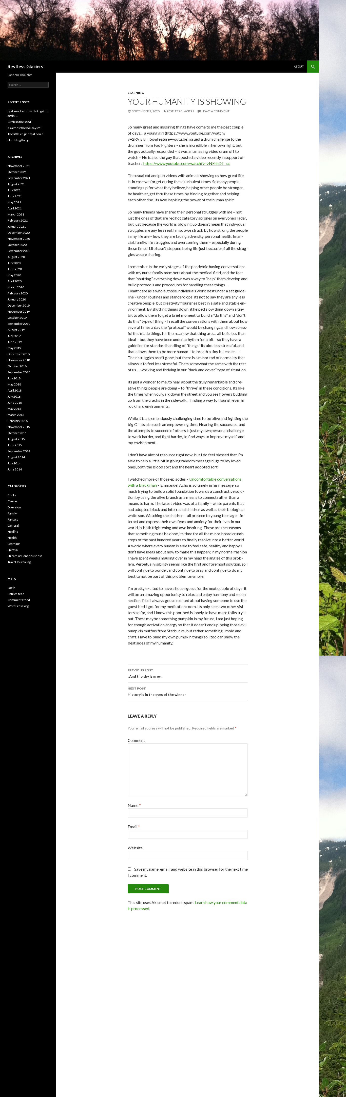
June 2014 (15, 469)
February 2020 (18, 293)
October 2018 (17, 366)
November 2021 (19, 166)
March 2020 (16, 287)
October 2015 (17, 433)
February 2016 (18, 421)
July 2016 (14, 396)
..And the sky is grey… (145, 673)
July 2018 (14, 378)
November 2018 (19, 360)
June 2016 (15, 402)
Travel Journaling (19, 562)
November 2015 (19, 427)
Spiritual (13, 550)
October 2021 (17, 172)
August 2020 (16, 257)
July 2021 (14, 190)
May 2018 (14, 384)
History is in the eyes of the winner (157, 691)
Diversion (14, 507)
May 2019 (14, 348)
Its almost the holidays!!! (25, 128)
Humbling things (19, 140)
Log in (11, 588)
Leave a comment (215, 111)
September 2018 (19, 372)
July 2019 (14, 336)
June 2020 (15, 269)
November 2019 (19, 311)
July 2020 (14, 263)
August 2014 (16, 457)
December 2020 (19, 232)
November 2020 (19, 239)
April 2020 (15, 281)
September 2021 (19, 178)
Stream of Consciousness (25, 556)
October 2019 (17, 317)
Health (12, 538)
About (299, 66)
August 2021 (16, 184)
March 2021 (16, 214)
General (13, 525)
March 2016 (16, 415)
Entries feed (16, 594)
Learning (136, 93)
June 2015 (15, 445)
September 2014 (19, 451)
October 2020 (17, 245)
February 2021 (18, 220)
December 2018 (19, 354)
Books (12, 495)
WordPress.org (18, 606)
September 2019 (19, 324)
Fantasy (13, 519)
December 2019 (19, 305)
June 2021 (15, 196)
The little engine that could (25, 134)
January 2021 (17, 226)
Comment (136, 740)
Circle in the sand (19, 122)
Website (135, 847)
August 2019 (16, 330)
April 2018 (15, 390)
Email (134, 826)
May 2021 (14, 202)
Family (12, 513)
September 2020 (19, 251)
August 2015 (16, 439)
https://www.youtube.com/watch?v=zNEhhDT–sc (186, 163)
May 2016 (14, 409)
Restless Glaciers (25, 66)
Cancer (12, 501)
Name (134, 805)
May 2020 (14, 275)
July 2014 (14, 463)
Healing (13, 531)
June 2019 (15, 342)
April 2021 (15, 208)
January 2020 (17, 299)
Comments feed (19, 600)
